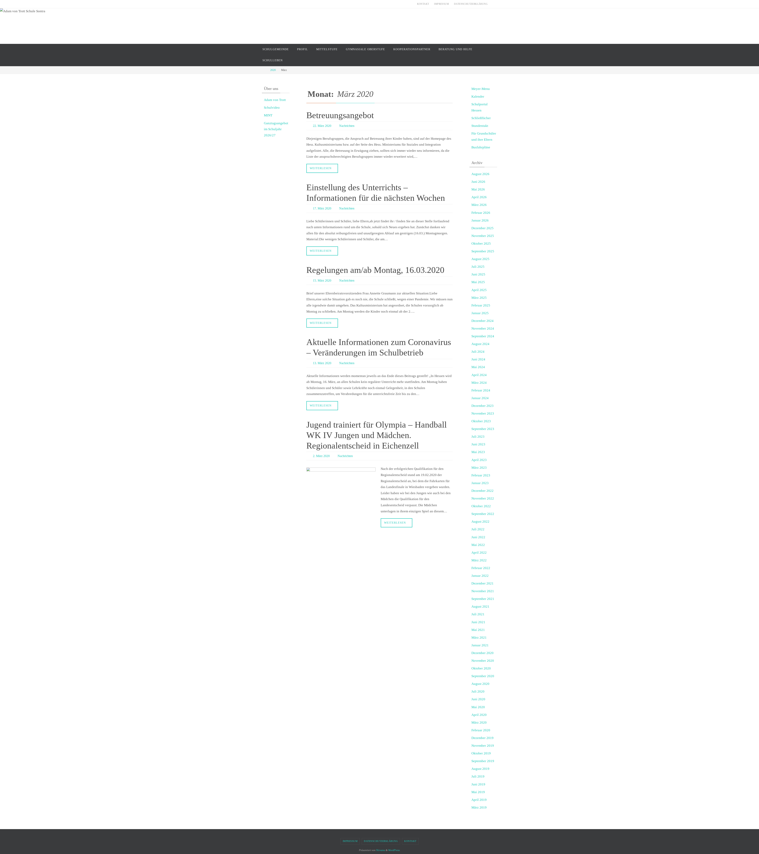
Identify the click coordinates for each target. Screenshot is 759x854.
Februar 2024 (480, 390)
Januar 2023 (480, 483)
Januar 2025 (480, 313)
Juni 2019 (478, 784)
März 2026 (479, 205)
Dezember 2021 (482, 583)
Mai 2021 (478, 630)
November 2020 (482, 661)
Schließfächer (481, 118)
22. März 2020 (322, 125)
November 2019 (482, 745)
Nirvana (380, 850)
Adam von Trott (275, 100)
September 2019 (482, 761)
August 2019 (480, 769)
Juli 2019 (477, 776)
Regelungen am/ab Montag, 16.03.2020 (375, 270)
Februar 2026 (480, 213)
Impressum (441, 4)
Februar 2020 (480, 730)
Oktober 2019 (481, 753)
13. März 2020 (322, 363)
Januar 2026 (480, 220)
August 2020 (480, 684)
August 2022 (480, 521)
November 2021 (482, 591)
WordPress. (394, 850)
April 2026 (479, 197)
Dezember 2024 (482, 321)
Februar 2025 (480, 305)
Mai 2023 (478, 452)
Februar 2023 (480, 475)
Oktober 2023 (481, 421)
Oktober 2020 (481, 668)
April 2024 (479, 375)
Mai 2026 (478, 189)
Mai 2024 (478, 367)
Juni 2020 (478, 699)
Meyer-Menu (480, 89)
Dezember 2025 (482, 228)
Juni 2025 (478, 274)
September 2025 (482, 251)
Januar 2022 (480, 576)
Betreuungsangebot (340, 115)
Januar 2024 (480, 398)
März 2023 (479, 467)
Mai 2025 (478, 282)
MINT (268, 115)
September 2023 (482, 429)
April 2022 (479, 552)
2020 (273, 70)
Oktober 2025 (481, 243)
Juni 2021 (478, 622)
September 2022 (482, 514)
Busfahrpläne (480, 147)
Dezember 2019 (482, 738)
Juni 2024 (478, 359)
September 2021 (482, 599)
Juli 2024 (477, 351)
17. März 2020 (322, 208)
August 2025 (480, 259)
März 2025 (479, 298)
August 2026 (480, 174)
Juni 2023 (478, 444)
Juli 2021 (477, 614)
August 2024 (480, 344)
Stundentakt (479, 126)
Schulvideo (272, 107)
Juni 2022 (478, 537)
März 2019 (479, 807)
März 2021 (479, 637)
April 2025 (479, 290)
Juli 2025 (477, 267)
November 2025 (482, 236)
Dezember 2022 (482, 491)
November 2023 (482, 413)
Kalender (477, 96)
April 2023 (479, 460)
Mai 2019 (478, 792)
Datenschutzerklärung (471, 4)
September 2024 (482, 336)
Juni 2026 (478, 182)
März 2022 (479, 560)
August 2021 (480, 606)
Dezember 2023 (482, 406)
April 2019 (479, 800)
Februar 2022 (480, 568)
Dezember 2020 (482, 653)
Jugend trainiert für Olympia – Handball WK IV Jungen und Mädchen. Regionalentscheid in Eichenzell (376, 435)
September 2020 (482, 676)
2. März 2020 (321, 456)
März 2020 (479, 722)
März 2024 (479, 383)
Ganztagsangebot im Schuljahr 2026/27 (276, 129)
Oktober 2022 (481, 506)
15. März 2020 (322, 280)
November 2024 (482, 328)
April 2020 (479, 715)
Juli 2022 (477, 529)
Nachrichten (346, 125)
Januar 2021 (480, 645)
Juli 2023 (477, 436)
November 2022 (482, 498)
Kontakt (423, 4)
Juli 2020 (477, 691)
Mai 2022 (478, 545)
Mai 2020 (478, 707)
